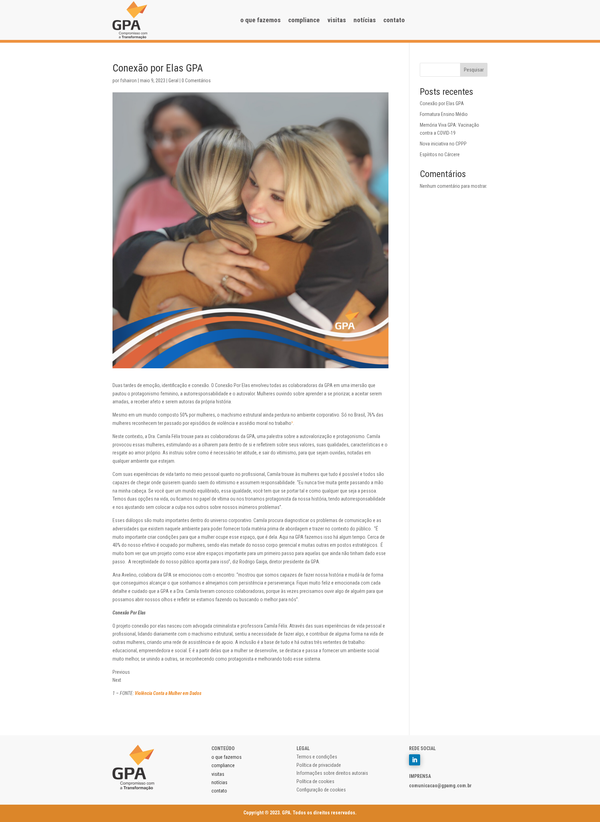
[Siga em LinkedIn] (414, 759)
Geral (173, 80)
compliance (304, 20)
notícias (364, 20)
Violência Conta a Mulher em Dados (168, 693)
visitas (336, 20)
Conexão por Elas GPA (442, 103)
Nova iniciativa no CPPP (443, 143)
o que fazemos (260, 20)
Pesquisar (474, 70)
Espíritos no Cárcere (440, 154)
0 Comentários (196, 80)
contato (394, 20)
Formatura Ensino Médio (444, 114)
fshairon (128, 80)
